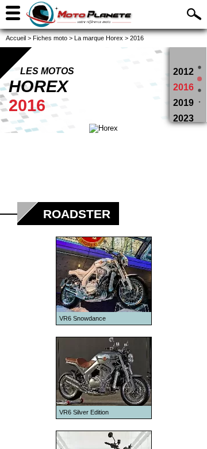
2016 (183, 87)
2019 (183, 103)
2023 (183, 118)
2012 (183, 72)
